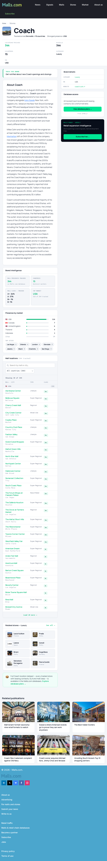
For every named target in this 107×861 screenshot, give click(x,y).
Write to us (6, 814)
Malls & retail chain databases (15, 828)
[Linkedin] (3, 782)
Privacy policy (8, 851)
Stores (73, 4)
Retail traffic (7, 823)
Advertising (6, 799)
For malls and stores (10, 804)
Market (85, 4)
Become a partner (9, 832)
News (37, 4)
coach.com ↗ (80, 86)
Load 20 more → (30, 615)
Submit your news (9, 809)
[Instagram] (27, 782)
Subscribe (9, 13)
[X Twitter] (9, 782)
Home (4, 23)
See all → (50, 625)
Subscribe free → (83, 136)
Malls (61, 4)
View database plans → (82, 109)
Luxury (77, 77)
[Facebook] (21, 782)
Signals (49, 4)
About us (98, 4)
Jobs (3, 842)
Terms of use (7, 856)
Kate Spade (29, 100)
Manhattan (12, 136)
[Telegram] (15, 782)
